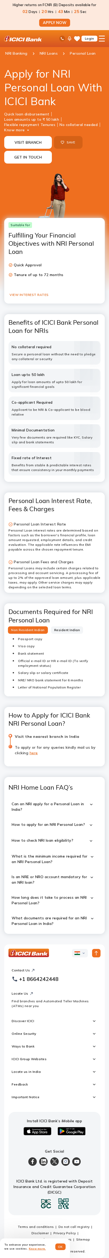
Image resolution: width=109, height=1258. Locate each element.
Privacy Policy (64, 1233)
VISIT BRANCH (28, 142)
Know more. (37, 1248)
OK (60, 1247)
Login (89, 38)
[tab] (28, 630)
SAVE (71, 142)
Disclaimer (40, 1233)
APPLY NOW (54, 22)
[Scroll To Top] (96, 953)
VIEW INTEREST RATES (29, 295)
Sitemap (83, 1239)
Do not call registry (74, 1227)
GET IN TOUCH (28, 157)
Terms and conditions (36, 1227)
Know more (14, 130)
